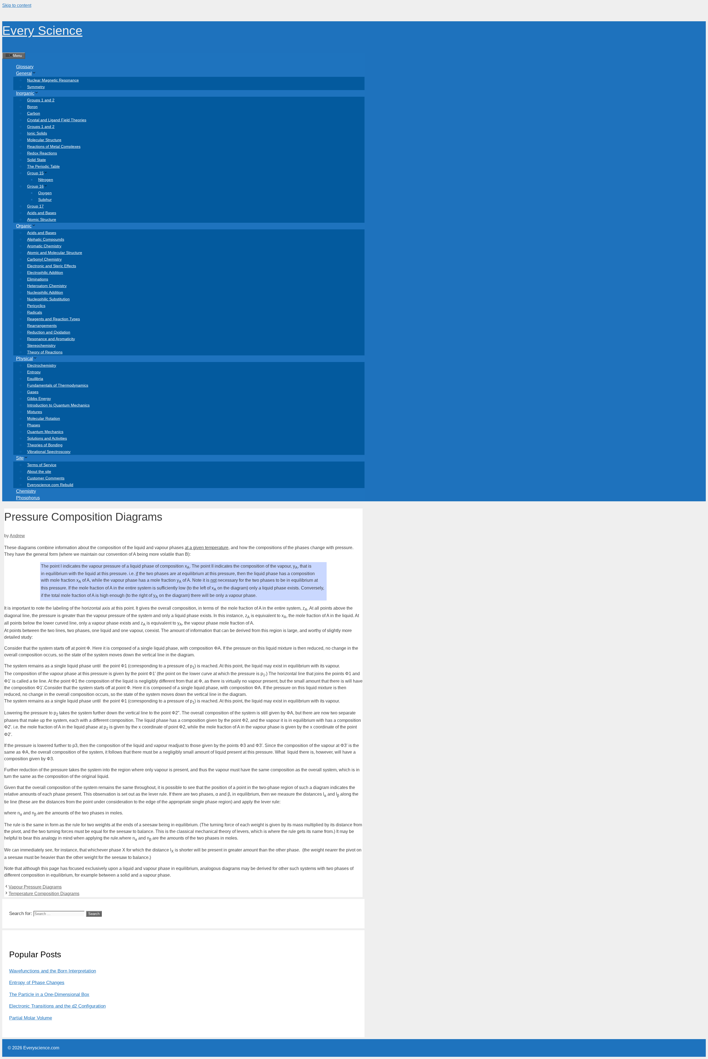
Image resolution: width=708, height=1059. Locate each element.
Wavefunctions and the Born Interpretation (52, 971)
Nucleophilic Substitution (48, 299)
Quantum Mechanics (45, 431)
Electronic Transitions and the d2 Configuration (57, 1006)
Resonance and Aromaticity (51, 339)
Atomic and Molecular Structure (54, 252)
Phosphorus (28, 498)
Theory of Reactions (45, 352)
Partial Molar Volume (30, 1018)
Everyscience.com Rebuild (50, 485)
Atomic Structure (41, 219)
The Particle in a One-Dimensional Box (49, 994)
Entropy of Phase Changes (36, 982)
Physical (24, 358)
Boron (32, 106)
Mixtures (34, 412)
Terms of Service (41, 465)
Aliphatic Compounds (45, 239)
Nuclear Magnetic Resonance (53, 80)
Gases (32, 392)
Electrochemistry (41, 365)
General (24, 73)
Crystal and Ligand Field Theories (56, 120)
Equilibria (35, 378)
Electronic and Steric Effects (51, 266)
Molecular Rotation (43, 418)
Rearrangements (42, 325)
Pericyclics (36, 305)
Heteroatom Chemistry (47, 286)
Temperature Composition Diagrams (44, 893)
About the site (39, 471)
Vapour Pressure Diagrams (35, 887)
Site (20, 458)
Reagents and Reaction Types (53, 319)
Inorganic (25, 93)
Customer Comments (45, 478)
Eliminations (37, 279)
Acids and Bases (41, 213)
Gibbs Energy (39, 398)
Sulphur (45, 199)
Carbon (33, 113)
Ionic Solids (37, 133)
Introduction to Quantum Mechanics (58, 405)
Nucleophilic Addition (45, 292)
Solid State (36, 160)
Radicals (34, 312)
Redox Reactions (42, 153)
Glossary (24, 66)
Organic (24, 226)
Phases (33, 425)
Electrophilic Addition (45, 272)
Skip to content (16, 5)
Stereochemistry (41, 345)
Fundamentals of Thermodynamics (57, 385)
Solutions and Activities (47, 438)
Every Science (42, 30)
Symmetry (36, 87)
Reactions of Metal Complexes (53, 146)
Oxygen (45, 193)
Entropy (34, 372)
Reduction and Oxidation (48, 332)
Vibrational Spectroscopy (49, 451)
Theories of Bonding (45, 445)
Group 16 (35, 186)
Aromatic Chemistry (44, 246)
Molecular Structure (44, 140)
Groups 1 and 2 (40, 100)
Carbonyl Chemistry (44, 259)
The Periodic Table (43, 166)
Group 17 (35, 206)
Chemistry (26, 491)
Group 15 (35, 173)
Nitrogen (45, 179)
